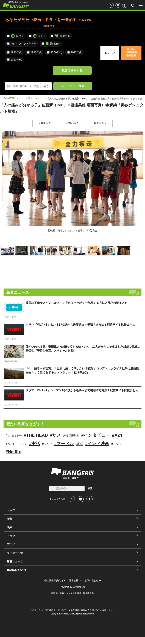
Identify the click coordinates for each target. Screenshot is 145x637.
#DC (79, 444)
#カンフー (117, 444)
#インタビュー (95, 435)
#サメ (55, 435)
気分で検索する (72, 70)
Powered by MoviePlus (71, 587)
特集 (9, 518)
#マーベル (64, 443)
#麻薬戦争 (14, 435)
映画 (9, 527)
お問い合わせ (91, 580)
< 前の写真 (45, 123)
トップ (11, 510)
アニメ (11, 544)
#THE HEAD (36, 435)
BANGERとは (16, 570)
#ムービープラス (16, 444)
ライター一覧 (15, 552)
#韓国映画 (71, 435)
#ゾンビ (47, 444)
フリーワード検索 (73, 86)
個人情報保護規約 (53, 580)
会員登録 (131, 52)
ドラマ (11, 535)
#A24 (117, 435)
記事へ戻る (72, 123)
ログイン (110, 52)
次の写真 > (100, 123)
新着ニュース (15, 561)
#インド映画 (97, 443)
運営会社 (73, 580)
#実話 (34, 443)
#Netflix (13, 451)
